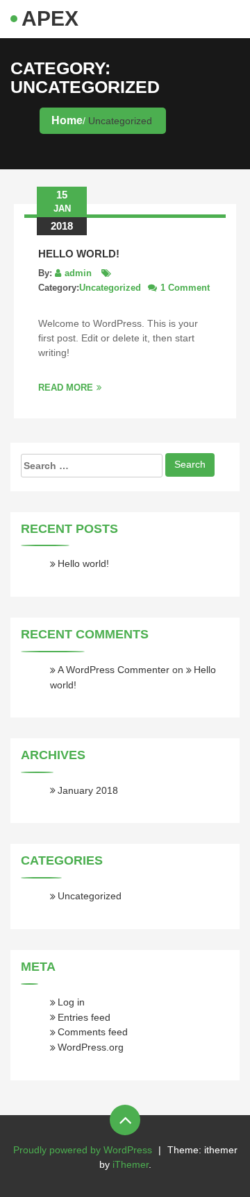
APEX (50, 18)
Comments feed (93, 1031)
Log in (71, 1002)
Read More (65, 387)
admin (78, 273)
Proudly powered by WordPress (82, 1149)
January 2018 (88, 790)
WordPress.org (91, 1047)
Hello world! (78, 254)
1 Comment (185, 287)
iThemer (130, 1164)
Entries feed (84, 1017)
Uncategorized (110, 287)
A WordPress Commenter (113, 669)
